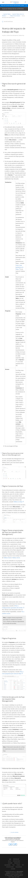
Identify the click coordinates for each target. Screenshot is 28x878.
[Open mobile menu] (3, 2)
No (14, 844)
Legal (10, 859)
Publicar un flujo (18, 501)
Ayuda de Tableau (7, 14)
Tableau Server (16, 557)
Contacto (18, 864)
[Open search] (25, 2)
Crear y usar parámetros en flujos (19, 267)
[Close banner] (26, 5)
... (8, 15)
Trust (13, 864)
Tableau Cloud (7, 557)
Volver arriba (14, 832)
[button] (2, 21)
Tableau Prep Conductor (15, 15)
